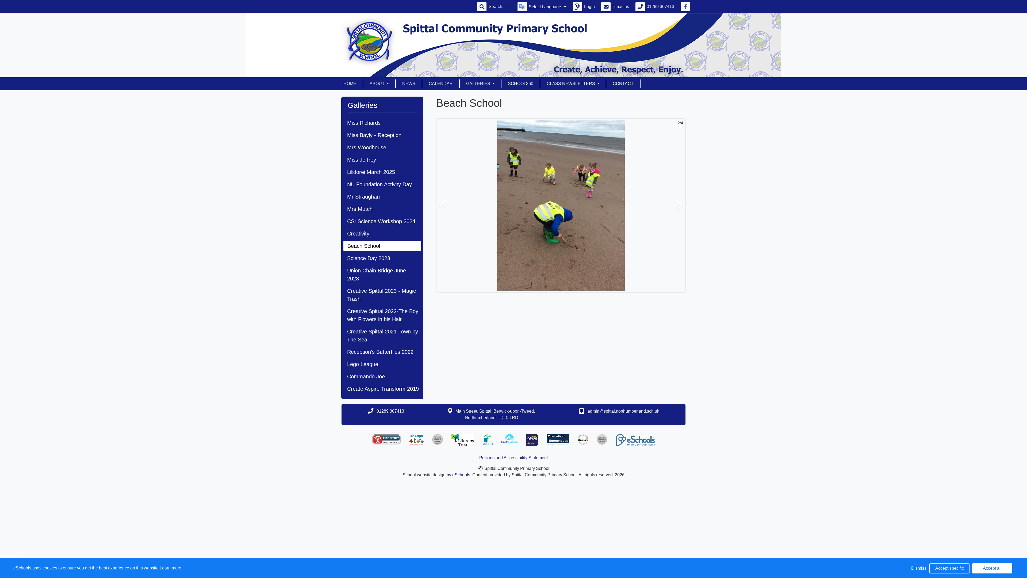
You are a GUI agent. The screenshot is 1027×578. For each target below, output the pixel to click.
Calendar (441, 83)
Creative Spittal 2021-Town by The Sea (382, 336)
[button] (443, 205)
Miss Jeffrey (361, 160)
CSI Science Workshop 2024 (381, 221)
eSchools (461, 475)
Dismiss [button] (918, 568)
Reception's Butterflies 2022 (380, 352)
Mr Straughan (363, 197)
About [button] (378, 83)
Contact (623, 83)
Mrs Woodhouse (366, 147)
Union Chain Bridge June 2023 (376, 275)
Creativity (358, 234)
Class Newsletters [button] (571, 83)
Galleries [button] (478, 83)
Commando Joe (366, 376)
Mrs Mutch (360, 209)
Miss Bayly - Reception (374, 135)
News (408, 83)
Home (349, 83)
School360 (520, 83)
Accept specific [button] (949, 568)
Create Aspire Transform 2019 (383, 389)
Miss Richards (364, 123)
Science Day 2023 (368, 258)
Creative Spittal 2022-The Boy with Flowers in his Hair (382, 315)
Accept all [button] (992, 568)
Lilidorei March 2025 (371, 172)
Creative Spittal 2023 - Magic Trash (381, 295)
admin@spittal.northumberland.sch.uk (623, 411)
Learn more (170, 568)
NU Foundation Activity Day (379, 184)
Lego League (362, 364)
